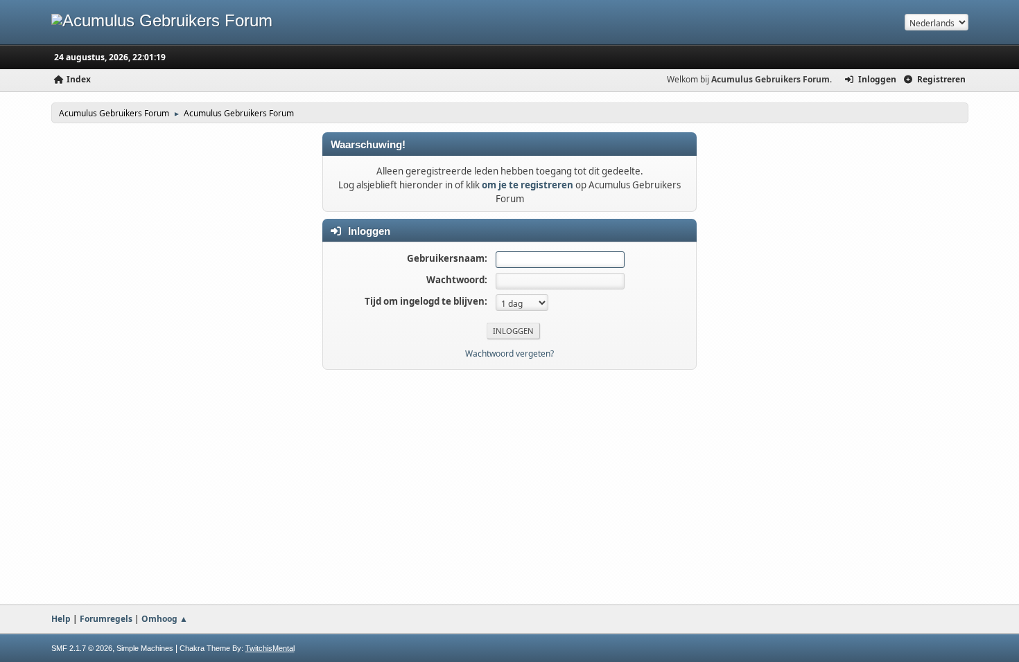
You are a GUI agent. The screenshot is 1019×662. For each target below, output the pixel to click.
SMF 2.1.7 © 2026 (81, 648)
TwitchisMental (270, 648)
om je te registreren (527, 185)
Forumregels (106, 619)
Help (61, 619)
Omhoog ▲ (164, 619)
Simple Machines (144, 648)
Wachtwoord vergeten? (509, 353)
